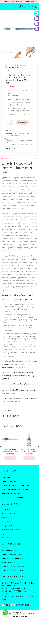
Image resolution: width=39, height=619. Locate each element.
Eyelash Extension (9, 481)
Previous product (6, 70)
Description (7, 158)
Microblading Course (10, 550)
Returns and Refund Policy (12, 530)
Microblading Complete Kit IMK (23, 390)
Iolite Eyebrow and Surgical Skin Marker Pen (19, 141)
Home (7, 65)
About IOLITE (7, 510)
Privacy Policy (7, 518)
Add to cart (22, 122)
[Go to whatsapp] (5, 612)
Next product (11, 70)
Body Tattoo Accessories (11, 493)
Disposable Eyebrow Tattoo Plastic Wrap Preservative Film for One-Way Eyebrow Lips (18, 375)
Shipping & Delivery (11, 416)
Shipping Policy (8, 526)
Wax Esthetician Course (11, 562)
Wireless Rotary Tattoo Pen (23, 384)
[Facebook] (12, 148)
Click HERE (9, 364)
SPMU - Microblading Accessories (15, 489)
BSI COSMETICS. (14, 401)
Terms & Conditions (10, 522)
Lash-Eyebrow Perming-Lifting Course (16, 570)
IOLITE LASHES (26, 613)
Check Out (6, 538)
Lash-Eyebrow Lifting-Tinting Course (16, 566)
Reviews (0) (6, 410)
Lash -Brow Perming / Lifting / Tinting (17, 485)
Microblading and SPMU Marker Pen (19, 144)
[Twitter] (14, 148)
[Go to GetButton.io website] (5, 616)
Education (6, 477)
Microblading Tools (12, 67)
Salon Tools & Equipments (12, 497)
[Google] (18, 148)
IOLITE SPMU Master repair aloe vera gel (29, 450)
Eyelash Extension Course (12, 554)
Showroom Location (19, 3)
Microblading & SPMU (18, 65)
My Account (6, 534)
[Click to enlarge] (5, 43)
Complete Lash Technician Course (15, 558)
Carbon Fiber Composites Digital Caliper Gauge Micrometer (10, 450)
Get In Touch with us (10, 514)
